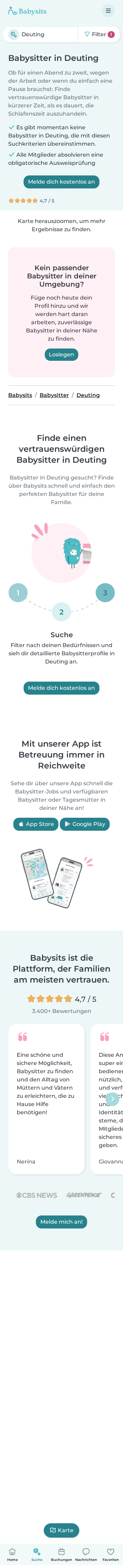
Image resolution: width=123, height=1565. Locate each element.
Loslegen (61, 354)
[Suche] (13, 34)
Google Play (88, 824)
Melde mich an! (61, 1222)
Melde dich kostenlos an (61, 182)
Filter (101, 34)
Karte (65, 1530)
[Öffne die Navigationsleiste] (108, 10)
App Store (39, 824)
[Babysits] (27, 10)
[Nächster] (112, 1099)
